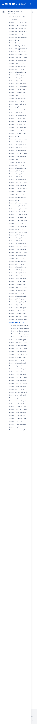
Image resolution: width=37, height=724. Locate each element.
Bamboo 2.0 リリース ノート (18, 409)
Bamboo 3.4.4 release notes (20, 328)
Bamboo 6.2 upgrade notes (17, 185)
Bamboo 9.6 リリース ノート (18, 57)
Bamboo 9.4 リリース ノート (18, 69)
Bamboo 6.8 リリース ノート (18, 147)
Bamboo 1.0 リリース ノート (18, 427)
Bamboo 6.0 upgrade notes (17, 197)
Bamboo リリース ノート (16, 11)
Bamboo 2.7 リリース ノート (18, 366)
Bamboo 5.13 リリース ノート (18, 211)
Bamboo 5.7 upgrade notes (17, 249)
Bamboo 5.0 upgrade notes (17, 290)
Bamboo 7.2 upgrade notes (17, 121)
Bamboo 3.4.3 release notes (20, 331)
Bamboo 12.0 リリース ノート (18, 28)
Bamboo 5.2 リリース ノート (18, 276)
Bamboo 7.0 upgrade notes (17, 133)
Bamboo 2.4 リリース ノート (18, 383)
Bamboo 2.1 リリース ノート (18, 404)
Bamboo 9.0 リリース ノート (18, 95)
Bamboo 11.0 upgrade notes (18, 37)
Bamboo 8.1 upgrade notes (17, 110)
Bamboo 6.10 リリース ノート (18, 136)
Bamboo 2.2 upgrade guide (17, 401)
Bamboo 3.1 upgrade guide (17, 357)
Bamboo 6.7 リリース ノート (18, 153)
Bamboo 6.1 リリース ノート (18, 188)
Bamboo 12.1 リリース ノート (18, 22)
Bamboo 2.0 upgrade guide (17, 412)
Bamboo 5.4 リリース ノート (18, 264)
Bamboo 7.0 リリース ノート (18, 130)
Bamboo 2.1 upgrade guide (17, 406)
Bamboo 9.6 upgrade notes (17, 60)
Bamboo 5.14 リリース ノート (18, 206)
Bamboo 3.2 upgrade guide (17, 351)
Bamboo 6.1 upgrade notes (17, 191)
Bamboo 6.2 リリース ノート (18, 182)
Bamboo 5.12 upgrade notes (18, 220)
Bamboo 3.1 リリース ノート (18, 354)
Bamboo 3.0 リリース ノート (18, 360)
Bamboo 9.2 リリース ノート (18, 81)
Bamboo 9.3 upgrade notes (17, 78)
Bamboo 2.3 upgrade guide (17, 395)
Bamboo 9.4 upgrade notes (17, 72)
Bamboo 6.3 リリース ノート (18, 177)
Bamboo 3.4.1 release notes (20, 337)
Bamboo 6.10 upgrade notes (18, 139)
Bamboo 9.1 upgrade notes (17, 92)
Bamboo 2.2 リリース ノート (18, 398)
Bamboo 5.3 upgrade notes (17, 273)
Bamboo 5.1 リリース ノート (18, 281)
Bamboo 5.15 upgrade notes (18, 203)
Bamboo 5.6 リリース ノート (18, 252)
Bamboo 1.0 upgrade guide (17, 430)
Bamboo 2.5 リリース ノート (18, 377)
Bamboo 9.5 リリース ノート (18, 63)
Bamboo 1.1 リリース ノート (18, 421)
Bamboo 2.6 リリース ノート (18, 372)
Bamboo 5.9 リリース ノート (18, 235)
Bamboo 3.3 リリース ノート (18, 342)
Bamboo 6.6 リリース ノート (18, 159)
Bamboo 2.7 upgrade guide (17, 369)
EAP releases (13, 19)
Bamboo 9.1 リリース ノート (18, 89)
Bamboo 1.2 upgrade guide (17, 418)
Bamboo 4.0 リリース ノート (18, 316)
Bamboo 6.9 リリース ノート (18, 142)
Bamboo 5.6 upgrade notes (17, 255)
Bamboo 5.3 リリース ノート (18, 270)
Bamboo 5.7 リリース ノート (18, 246)
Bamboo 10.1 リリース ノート (18, 46)
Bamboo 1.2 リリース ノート (18, 415)
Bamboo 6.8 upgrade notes (17, 150)
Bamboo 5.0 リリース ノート (18, 287)
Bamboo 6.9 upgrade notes (17, 145)
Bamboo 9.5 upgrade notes (17, 66)
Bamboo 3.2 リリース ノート (18, 348)
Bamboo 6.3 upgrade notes (17, 179)
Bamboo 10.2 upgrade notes (18, 43)
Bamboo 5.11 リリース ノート (18, 223)
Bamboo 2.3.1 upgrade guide (18, 392)
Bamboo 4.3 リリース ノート (18, 299)
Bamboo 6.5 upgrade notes (17, 168)
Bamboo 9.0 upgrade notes (17, 98)
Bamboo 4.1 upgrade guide (17, 313)
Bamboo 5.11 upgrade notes (18, 226)
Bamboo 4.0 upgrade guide (18, 319)
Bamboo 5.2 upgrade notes (17, 278)
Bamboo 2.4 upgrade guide (17, 386)
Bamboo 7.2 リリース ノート (18, 118)
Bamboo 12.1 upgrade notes (18, 25)
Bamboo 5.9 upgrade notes (17, 238)
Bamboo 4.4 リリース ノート (18, 293)
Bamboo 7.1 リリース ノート (18, 124)
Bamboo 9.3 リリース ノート (18, 75)
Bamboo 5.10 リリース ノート (18, 229)
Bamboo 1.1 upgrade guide (17, 424)
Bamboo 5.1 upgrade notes (17, 284)
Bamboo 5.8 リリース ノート (18, 241)
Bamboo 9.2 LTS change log (18, 86)
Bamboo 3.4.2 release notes (20, 334)
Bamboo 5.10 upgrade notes (18, 232)
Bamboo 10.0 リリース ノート (18, 51)
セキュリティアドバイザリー (18, 17)
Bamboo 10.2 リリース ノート (18, 40)
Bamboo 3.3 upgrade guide (18, 345)
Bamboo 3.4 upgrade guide (18, 340)
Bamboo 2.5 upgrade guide (17, 380)
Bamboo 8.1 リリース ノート (18, 107)
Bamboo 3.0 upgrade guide (18, 363)
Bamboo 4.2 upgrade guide (17, 308)
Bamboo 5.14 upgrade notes (18, 209)
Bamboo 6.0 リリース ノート (18, 194)
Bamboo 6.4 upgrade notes (17, 174)
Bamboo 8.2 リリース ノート (18, 101)
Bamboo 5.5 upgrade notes (17, 261)
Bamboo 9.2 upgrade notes (17, 83)
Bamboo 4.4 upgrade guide (18, 296)
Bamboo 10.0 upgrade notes (18, 54)
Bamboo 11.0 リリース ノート (18, 34)
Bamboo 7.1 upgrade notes (17, 127)
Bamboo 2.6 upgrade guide (17, 374)
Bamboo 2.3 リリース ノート (18, 389)
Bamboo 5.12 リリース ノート (18, 217)
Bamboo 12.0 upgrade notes (18, 31)
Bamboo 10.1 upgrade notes (18, 49)
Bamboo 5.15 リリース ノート (18, 200)
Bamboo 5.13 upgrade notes (18, 214)
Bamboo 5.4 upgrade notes (17, 267)
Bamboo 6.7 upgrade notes (17, 156)
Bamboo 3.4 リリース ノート (18, 322)
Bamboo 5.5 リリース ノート (18, 258)
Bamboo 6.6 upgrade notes (17, 162)
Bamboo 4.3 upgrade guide (18, 302)
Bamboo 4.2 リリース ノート (18, 305)
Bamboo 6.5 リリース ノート (18, 165)
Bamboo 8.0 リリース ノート (18, 113)
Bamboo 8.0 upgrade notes (17, 115)
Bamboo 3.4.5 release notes (20, 325)
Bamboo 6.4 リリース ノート (18, 171)
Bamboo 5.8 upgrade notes (17, 244)
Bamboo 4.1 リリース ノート (18, 310)
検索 (30, 4)
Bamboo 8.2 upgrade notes (17, 104)
